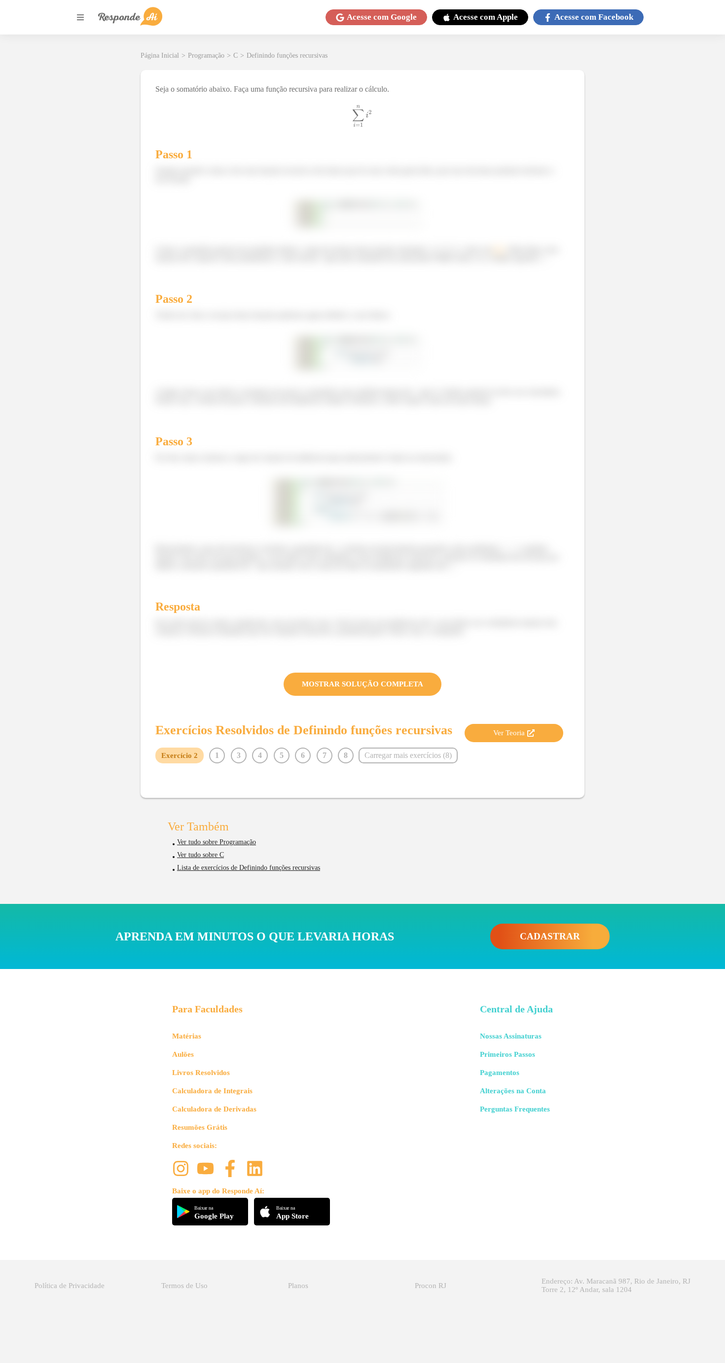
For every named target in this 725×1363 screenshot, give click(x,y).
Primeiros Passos (507, 1054)
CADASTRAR (550, 936)
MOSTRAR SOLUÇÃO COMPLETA (362, 684)
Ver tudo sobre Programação (216, 842)
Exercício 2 (179, 755)
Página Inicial (160, 55)
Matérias (186, 1036)
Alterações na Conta (513, 1091)
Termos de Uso (184, 1286)
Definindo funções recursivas (287, 55)
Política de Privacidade (70, 1286)
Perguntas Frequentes (515, 1109)
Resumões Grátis (199, 1127)
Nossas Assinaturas (511, 1036)
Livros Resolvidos (201, 1072)
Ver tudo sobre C (200, 855)
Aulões (183, 1054)
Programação (206, 55)
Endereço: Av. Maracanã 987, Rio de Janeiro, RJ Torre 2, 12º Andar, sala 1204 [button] (616, 1285)
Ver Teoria (509, 733)
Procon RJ (430, 1286)
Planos (298, 1286)
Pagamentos (499, 1072)
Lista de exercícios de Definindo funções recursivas (248, 867)
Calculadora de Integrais (212, 1091)
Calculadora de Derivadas (214, 1109)
